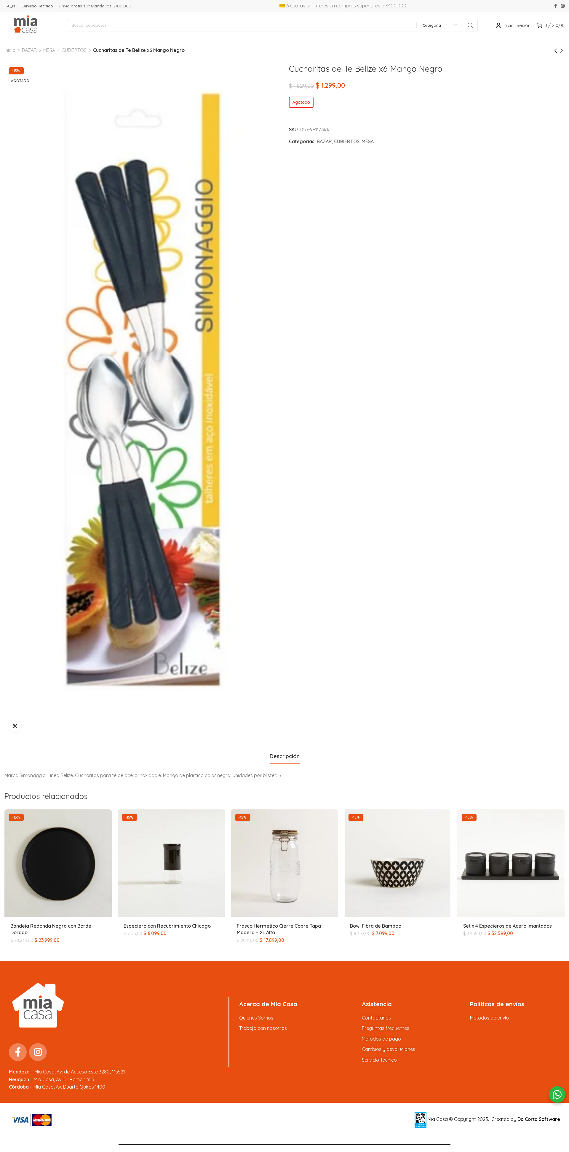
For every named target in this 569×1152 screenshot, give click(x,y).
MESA (49, 50)
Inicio (9, 50)
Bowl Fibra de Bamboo (375, 926)
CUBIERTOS (74, 50)
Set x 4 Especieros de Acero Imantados (507, 926)
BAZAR (29, 50)
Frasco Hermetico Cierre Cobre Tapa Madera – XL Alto (279, 929)
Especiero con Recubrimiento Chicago (167, 926)
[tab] (285, 756)
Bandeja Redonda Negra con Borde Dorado (50, 929)
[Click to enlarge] (15, 726)
